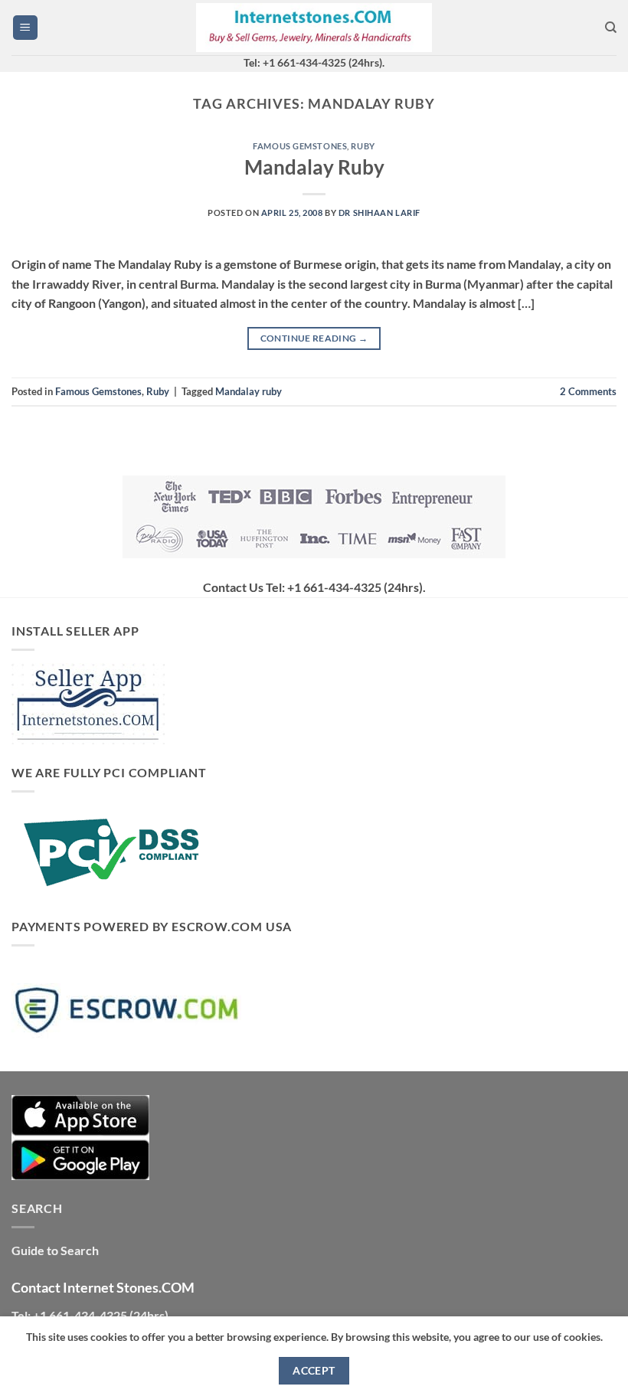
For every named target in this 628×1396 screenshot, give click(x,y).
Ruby (363, 146)
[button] (25, 28)
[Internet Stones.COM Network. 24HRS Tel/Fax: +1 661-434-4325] (314, 28)
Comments (588, 391)
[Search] (611, 27)
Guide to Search (55, 1250)
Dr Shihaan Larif (379, 212)
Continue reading (314, 338)
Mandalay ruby (248, 391)
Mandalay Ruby (314, 166)
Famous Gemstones (300, 146)
